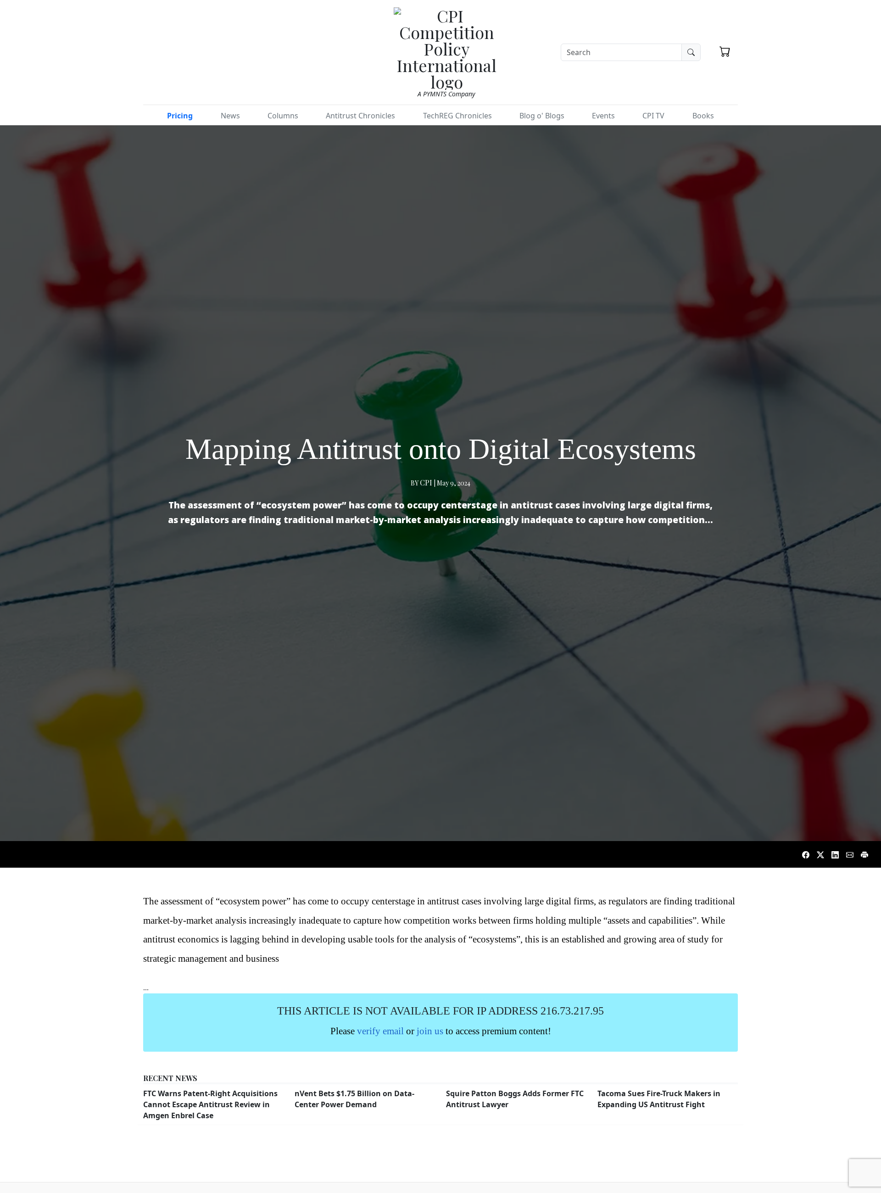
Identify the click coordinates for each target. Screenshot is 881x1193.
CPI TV (653, 116)
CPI (426, 482)
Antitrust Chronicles (360, 116)
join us (430, 1031)
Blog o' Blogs (541, 116)
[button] (724, 51)
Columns (283, 116)
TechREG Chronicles (457, 116)
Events (603, 116)
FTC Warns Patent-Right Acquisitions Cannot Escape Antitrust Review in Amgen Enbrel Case (210, 1104)
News (230, 116)
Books (703, 116)
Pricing (180, 116)
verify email (380, 1031)
